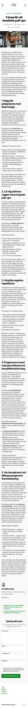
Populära (4, 693)
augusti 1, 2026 (21, 24)
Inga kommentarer (15, 27)
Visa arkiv (5, 597)
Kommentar (5, 631)
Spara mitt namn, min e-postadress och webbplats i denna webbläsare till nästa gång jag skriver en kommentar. (13, 670)
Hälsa (9, 13)
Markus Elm (10, 24)
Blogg (3, 689)
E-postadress (6, 653)
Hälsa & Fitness (11, 704)
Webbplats (4, 660)
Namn (4, 646)
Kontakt (4, 691)
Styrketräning (16, 13)
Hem (3, 687)
